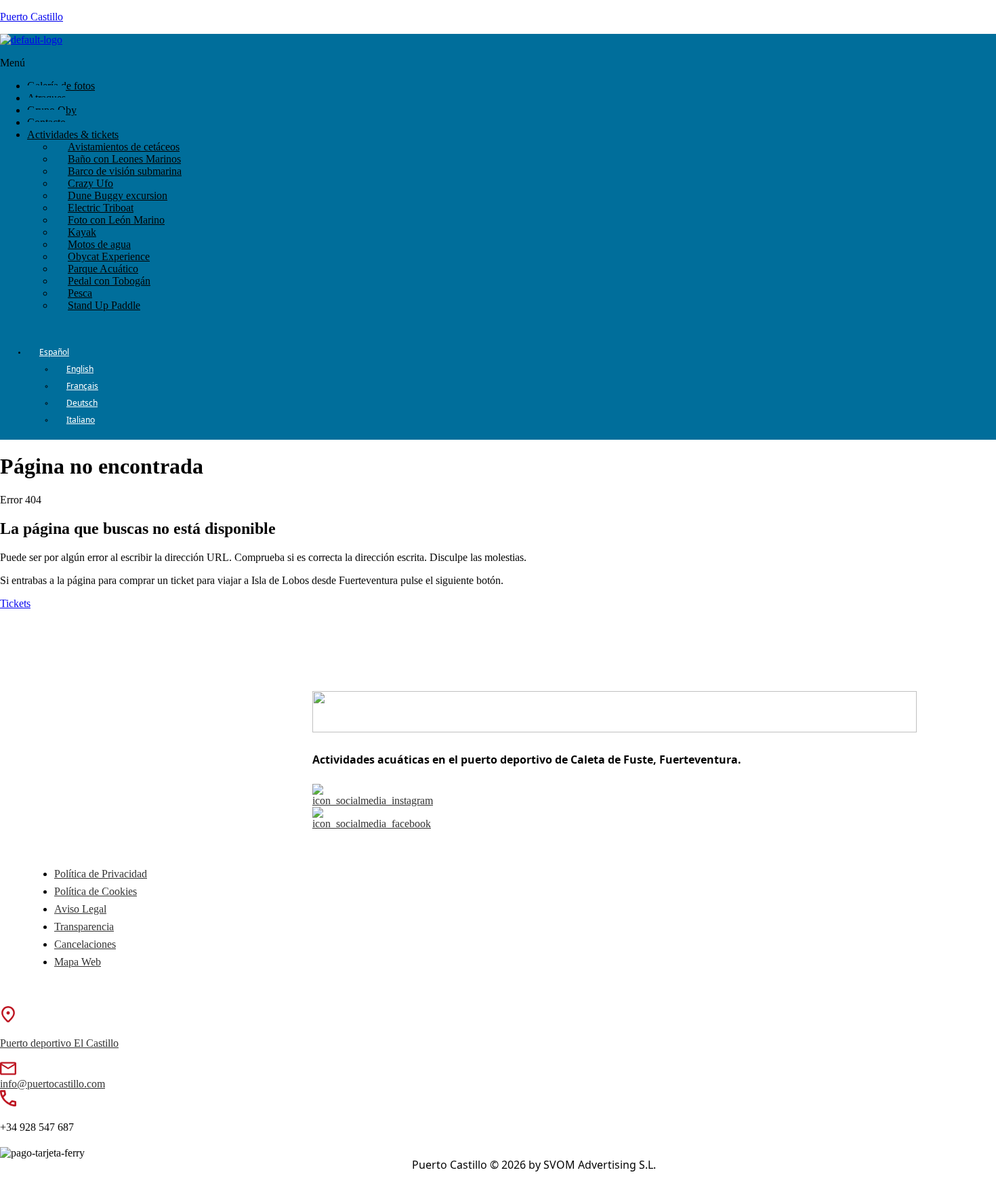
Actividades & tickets (73, 134)
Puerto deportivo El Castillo (59, 1043)
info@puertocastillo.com (52, 1083)
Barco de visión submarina (125, 171)
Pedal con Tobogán (109, 281)
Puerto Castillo (31, 16)
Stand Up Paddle (104, 305)
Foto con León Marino (116, 220)
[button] (324, 63)
